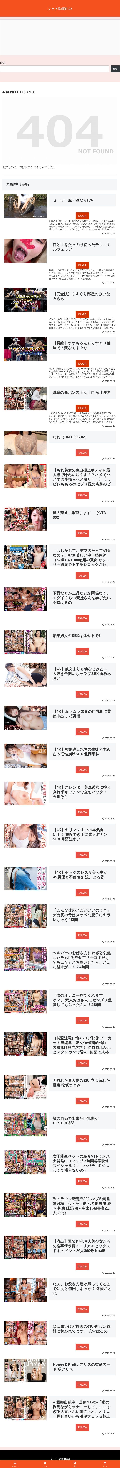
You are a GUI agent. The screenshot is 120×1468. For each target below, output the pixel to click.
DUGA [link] (82, 215)
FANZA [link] (82, 452)
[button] (111, 818)
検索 (3, 63)
